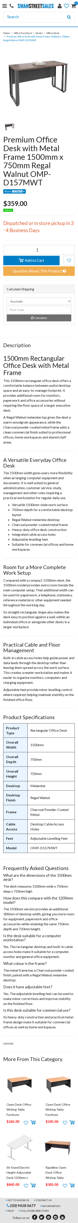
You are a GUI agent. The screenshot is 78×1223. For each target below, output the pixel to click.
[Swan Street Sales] (36, 5)
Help (11, 1210)
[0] (73, 6)
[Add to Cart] (33, 1122)
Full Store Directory (35, 1210)
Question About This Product (37, 271)
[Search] (69, 17)
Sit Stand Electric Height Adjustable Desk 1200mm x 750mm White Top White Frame (19, 1178)
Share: (8, 191)
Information (51, 1206)
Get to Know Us (18, 1200)
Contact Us (44, 1200)
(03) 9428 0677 (23, 1205)
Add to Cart (34, 260)
